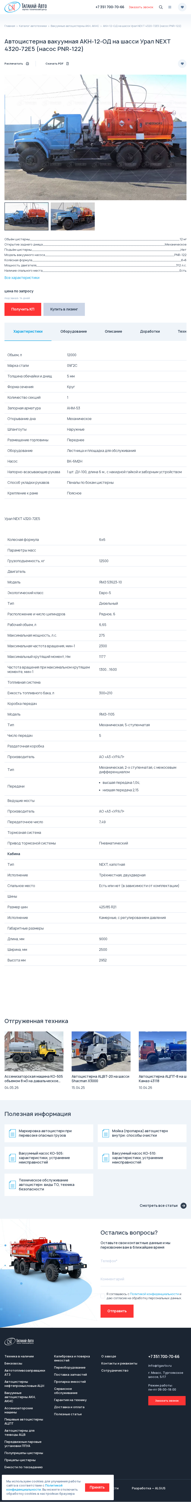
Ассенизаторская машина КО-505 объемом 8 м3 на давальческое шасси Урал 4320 (33, 1081)
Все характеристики (21, 277)
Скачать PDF (54, 63)
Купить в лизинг (64, 309)
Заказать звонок (167, 1400)
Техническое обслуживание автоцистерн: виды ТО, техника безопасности (46, 1185)
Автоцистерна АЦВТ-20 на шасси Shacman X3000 (100, 1078)
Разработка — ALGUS (148, 1488)
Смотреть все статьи (159, 1205)
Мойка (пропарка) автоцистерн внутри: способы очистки (140, 1133)
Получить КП (22, 309)
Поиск (161, 7)
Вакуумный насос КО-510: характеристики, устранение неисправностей (137, 1158)
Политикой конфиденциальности (154, 1294)
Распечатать (13, 63)
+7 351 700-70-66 (110, 7)
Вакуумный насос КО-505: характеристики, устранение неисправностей (44, 1158)
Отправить (117, 1311)
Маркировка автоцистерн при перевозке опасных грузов (45, 1133)
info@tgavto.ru (160, 1366)
